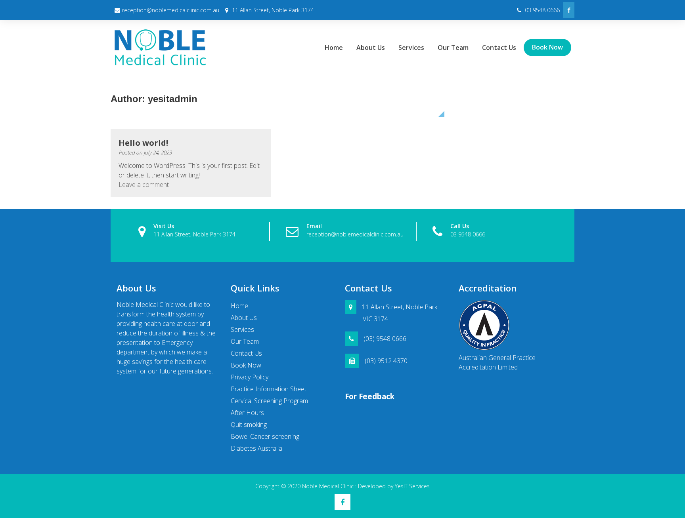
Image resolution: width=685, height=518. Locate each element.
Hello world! (143, 142)
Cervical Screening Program (269, 400)
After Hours (247, 412)
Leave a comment (144, 184)
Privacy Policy (249, 377)
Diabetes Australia (256, 448)
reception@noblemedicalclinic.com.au (170, 10)
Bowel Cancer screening (265, 436)
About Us (370, 47)
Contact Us (499, 47)
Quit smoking (249, 424)
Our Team (453, 47)
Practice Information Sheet (268, 389)
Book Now (547, 47)
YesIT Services (412, 486)
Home (334, 47)
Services (411, 47)
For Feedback (369, 396)
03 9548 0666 (541, 10)
